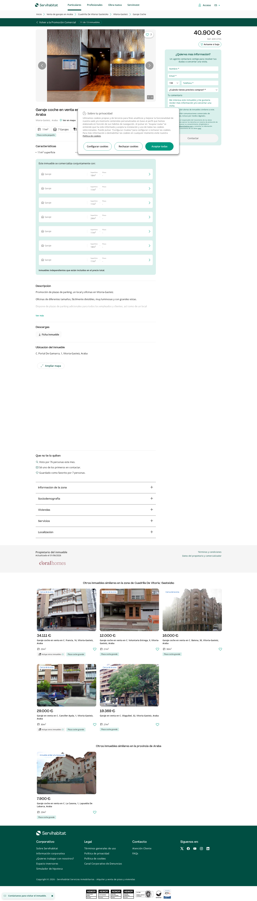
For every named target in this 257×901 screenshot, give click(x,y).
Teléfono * (173, 79)
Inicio (39, 14)
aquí (199, 128)
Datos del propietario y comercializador (201, 555)
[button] (42, 66)
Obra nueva (115, 5)
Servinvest (133, 5)
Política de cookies (92, 136)
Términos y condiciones (209, 552)
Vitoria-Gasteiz (120, 14)
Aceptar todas (159, 146)
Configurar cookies (97, 146)
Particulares (74, 5)
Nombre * (173, 65)
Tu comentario (175, 95)
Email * (171, 72)
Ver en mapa (69, 120)
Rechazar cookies (128, 146)
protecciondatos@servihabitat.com (180, 126)
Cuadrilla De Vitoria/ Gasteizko (93, 14)
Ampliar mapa (53, 365)
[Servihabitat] (41, 4)
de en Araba (60, 14)
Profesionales (94, 5)
